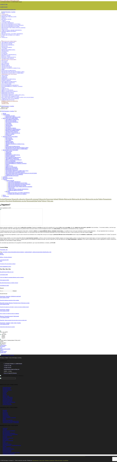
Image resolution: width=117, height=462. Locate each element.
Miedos (61, 199)
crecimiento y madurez (24, 252)
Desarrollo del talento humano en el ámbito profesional (9, 282)
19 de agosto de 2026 (4, 310)
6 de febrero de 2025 (4, 285)
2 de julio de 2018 (4, 274)
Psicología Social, (17, 303)
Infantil (56, 199)
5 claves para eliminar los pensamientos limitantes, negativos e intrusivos (12, 277)
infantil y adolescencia (33, 252)
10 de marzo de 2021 (4, 280)
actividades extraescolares (8, 252)
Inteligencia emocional (16, 296)
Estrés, (15, 322)
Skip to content (3, 0)
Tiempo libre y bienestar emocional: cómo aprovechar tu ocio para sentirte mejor (13, 320)
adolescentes (16, 252)
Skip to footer (16, 0)
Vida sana (50, 201)
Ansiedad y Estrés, (10, 322)
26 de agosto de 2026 (4, 297)
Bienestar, (11, 303)
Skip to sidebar (10, 0)
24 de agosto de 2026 (4, 304)
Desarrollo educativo (18, 199)
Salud (39, 201)
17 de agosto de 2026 (4, 317)
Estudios (7, 309)
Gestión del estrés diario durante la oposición (7, 326)
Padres (100, 199)
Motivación (68, 199)
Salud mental (16, 316)
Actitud (2, 199)
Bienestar (8, 199)
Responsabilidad (32, 201)
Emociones (49, 199)
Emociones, (8, 296)
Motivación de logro (78, 199)
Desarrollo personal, (4, 303)
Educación (42, 199)
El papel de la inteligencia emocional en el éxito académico (9, 300)
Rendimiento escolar (19, 201)
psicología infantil (42, 252)
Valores (44, 201)
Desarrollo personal (32, 199)
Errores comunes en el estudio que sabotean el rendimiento (9, 313)
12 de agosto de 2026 (4, 324)
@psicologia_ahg (3, 249)
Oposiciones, (3, 296)
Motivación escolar (92, 199)
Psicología (9, 201)
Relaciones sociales (25, 303)
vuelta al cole (48, 252)
